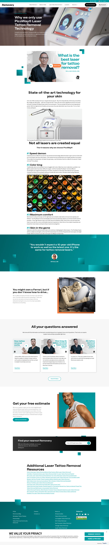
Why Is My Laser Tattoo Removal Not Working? (39, 475)
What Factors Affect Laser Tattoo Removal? (59, 472)
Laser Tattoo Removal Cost (55, 4)
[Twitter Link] (82, 515)
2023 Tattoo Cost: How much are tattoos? (38, 481)
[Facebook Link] (76, 515)
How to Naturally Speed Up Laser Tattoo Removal (66, 489)
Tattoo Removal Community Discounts (20, 521)
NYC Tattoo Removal (60, 521)
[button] (106, 532)
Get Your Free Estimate (21, 419)
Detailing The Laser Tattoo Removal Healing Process (40, 493)
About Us (74, 4)
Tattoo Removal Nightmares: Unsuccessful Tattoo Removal (42, 488)
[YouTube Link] (85, 515)
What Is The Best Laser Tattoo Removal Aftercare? (40, 482)
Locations (67, 4)
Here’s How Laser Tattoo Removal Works (37, 472)
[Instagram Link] (79, 515)
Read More (17, 368)
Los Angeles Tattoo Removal (62, 518)
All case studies (59, 513)
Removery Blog (17, 513)
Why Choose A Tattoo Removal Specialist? (60, 481)
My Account (102, 4)
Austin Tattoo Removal (61, 528)
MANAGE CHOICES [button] (94, 534)
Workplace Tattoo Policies (19, 516)
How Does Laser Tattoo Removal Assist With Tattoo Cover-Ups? (43, 484)
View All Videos (54, 378)
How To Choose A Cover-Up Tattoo (36, 477)
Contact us (37, 513)
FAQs (14, 511)
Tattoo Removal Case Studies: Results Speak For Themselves (43, 486)
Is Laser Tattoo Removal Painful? (65, 473)
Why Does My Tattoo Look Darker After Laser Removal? (41, 491)
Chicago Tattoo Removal (61, 525)
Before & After (43, 4)
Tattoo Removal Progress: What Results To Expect (40, 489)
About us (57, 511)
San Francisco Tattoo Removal (63, 523)
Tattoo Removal (33, 4)
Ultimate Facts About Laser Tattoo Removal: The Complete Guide (62, 477)
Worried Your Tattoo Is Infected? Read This (70, 486)
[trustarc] (104, 543)
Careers (36, 511)
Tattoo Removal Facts (61, 516)
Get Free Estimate (90, 4)
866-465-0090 (93, 1)
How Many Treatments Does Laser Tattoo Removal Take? (42, 473)
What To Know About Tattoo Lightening (66, 491)
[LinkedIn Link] (88, 515)
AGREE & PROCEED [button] (94, 539)
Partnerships (16, 518)
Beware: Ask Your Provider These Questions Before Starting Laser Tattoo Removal (48, 479)
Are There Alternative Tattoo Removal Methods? (64, 475)
